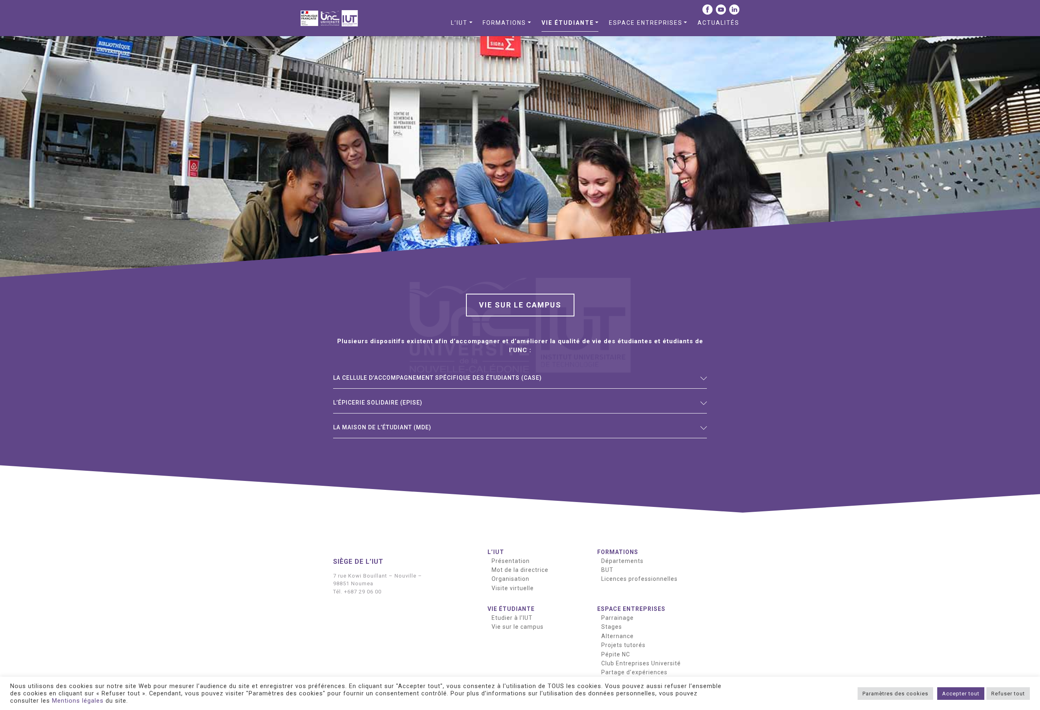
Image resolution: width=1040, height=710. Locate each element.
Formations (504, 22)
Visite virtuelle (513, 588)
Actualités (718, 22)
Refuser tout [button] (1008, 694)
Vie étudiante (568, 22)
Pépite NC (615, 654)
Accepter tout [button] (960, 694)
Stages (611, 626)
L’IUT (459, 22)
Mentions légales (78, 700)
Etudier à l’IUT (512, 618)
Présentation (511, 561)
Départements (622, 561)
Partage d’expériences (634, 672)
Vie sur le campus (518, 626)
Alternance (617, 636)
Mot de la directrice (520, 570)
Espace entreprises (645, 22)
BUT (607, 570)
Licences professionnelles (639, 579)
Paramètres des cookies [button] (895, 694)
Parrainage (617, 618)
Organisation (510, 579)
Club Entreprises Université (641, 663)
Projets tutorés (623, 645)
